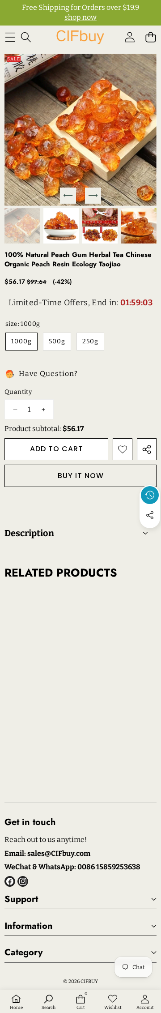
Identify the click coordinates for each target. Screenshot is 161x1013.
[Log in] (129, 37)
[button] (150, 37)
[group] (22, 226)
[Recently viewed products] (150, 495)
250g (90, 341)
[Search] (26, 37)
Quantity (18, 392)
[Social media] (150, 515)
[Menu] (10, 37)
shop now (80, 17)
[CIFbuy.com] (80, 37)
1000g (21, 341)
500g (57, 341)
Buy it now (81, 475)
